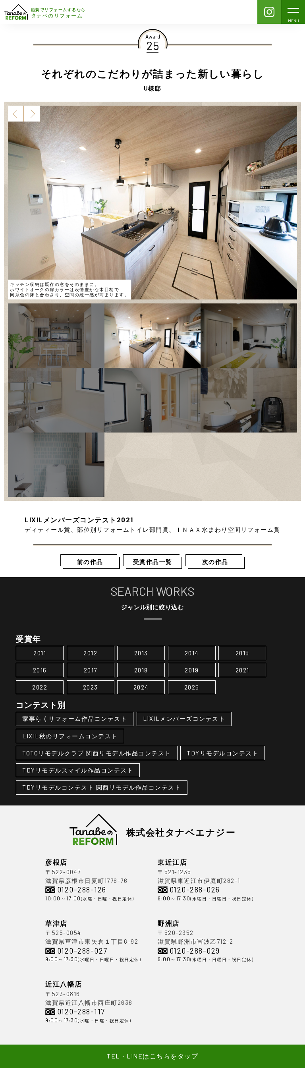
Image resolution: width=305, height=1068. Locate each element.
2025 (191, 687)
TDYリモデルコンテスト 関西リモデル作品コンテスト (101, 787)
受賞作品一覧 (152, 561)
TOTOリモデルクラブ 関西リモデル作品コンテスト (96, 753)
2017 (90, 670)
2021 (242, 670)
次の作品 (215, 561)
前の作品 (90, 561)
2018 (141, 670)
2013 (141, 653)
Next (32, 114)
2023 (90, 687)
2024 (141, 687)
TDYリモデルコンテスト (223, 753)
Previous (16, 114)
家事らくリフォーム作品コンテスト (74, 718)
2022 (39, 687)
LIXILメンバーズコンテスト (184, 718)
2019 (192, 670)
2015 (242, 653)
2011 (39, 653)
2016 (40, 670)
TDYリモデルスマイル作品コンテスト (77, 770)
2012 (90, 653)
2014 (192, 653)
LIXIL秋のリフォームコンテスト (70, 736)
